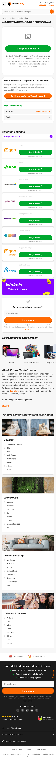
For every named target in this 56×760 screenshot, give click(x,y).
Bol (8, 513)
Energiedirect (25, 213)
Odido (9, 625)
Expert (9, 520)
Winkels (12, 18)
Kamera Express (13, 524)
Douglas (10, 567)
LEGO (9, 640)
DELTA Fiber (24, 265)
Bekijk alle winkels (12, 136)
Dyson (9, 517)
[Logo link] (18, 711)
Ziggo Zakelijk (25, 248)
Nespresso (11, 578)
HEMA (9, 636)
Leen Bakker (12, 582)
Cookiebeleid (41, 749)
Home (4, 18)
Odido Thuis (24, 231)
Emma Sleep (12, 571)
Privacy (29, 749)
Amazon (10, 502)
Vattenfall (24, 179)
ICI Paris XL (11, 574)
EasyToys (10, 632)
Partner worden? (16, 749)
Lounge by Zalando (14, 444)
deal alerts (14, 391)
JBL (8, 528)
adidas (9, 466)
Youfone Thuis (25, 196)
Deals (8, 117)
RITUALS (10, 564)
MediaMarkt (11, 509)
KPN (21, 162)
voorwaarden (28, 329)
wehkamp (11, 560)
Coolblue (10, 506)
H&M (9, 451)
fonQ (8, 585)
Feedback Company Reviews (12, 719)
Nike (8, 448)
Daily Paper (11, 455)
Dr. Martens (11, 459)
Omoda (9, 462)
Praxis (9, 643)
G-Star (9, 470)
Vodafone (10, 618)
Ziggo (21, 145)
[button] (8, 717)
